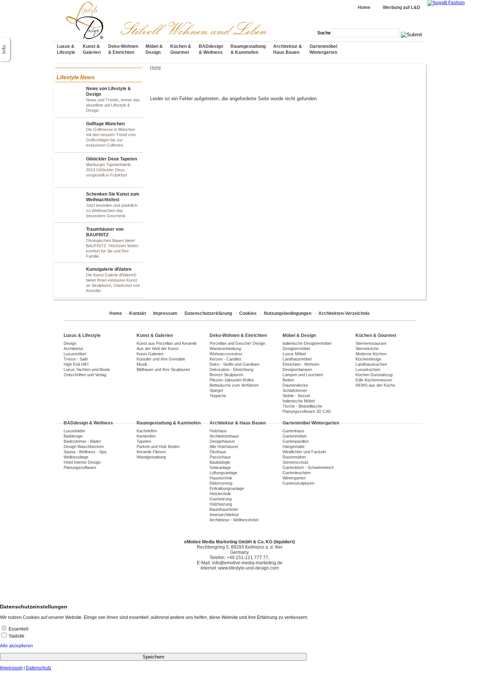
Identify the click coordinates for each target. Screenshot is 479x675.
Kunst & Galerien (92, 49)
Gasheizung (221, 499)
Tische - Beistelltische (302, 406)
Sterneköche (367, 348)
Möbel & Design (154, 49)
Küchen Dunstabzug (374, 374)
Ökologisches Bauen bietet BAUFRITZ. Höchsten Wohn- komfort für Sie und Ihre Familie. (112, 242)
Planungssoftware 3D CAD (307, 411)
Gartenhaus (293, 431)
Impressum (165, 313)
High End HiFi (76, 364)
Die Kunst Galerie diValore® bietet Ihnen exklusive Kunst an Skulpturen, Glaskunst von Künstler (113, 280)
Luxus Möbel (294, 354)
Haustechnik (221, 478)
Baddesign (73, 436)
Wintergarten (294, 478)
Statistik (15, 636)
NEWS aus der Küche (375, 385)
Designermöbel (296, 348)
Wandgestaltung (151, 457)
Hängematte (294, 446)
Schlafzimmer (295, 390)
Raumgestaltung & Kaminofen (248, 49)
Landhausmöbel (297, 359)
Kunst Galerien (150, 354)
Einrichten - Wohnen (301, 364)
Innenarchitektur (224, 514)
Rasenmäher (294, 457)
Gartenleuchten (297, 472)
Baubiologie (220, 462)
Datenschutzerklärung (208, 313)
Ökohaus (218, 452)
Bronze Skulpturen (226, 374)
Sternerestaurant (371, 343)
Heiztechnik (220, 493)
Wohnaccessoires (226, 354)
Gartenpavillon (296, 441)
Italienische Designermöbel (307, 343)
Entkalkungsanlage (227, 488)
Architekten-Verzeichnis (344, 313)
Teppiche (218, 395)
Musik (142, 364)
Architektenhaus (224, 436)
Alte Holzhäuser (224, 446)
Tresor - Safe (76, 359)
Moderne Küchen (371, 354)
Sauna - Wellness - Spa (85, 452)
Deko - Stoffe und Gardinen (234, 364)
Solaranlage (220, 467)
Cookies (248, 313)
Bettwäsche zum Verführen (234, 385)
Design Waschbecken (84, 446)
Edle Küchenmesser (374, 380)
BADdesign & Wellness (211, 49)
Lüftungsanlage (223, 472)
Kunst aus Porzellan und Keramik (167, 343)
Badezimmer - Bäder (82, 441)
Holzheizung (221, 504)
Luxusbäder (74, 431)
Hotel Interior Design (82, 462)
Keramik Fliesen (151, 452)
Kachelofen (147, 431)
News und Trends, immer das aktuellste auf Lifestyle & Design (113, 99)
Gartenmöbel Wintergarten (323, 49)
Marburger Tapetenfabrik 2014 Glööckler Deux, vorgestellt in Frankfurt (111, 166)
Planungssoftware (80, 467)
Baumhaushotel (224, 509)
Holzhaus (218, 431)
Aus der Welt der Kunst (158, 348)
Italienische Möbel (299, 401)
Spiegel (216, 390)
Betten (288, 380)
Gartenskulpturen (298, 483)
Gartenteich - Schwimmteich (308, 467)
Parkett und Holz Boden (158, 446)
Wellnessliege (76, 457)
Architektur (73, 348)
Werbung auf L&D (401, 7)
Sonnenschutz (296, 462)
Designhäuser (222, 441)
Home (364, 7)
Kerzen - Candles (225, 359)
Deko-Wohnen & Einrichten (123, 49)
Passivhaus (220, 457)
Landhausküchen (371, 364)
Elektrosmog (221, 483)
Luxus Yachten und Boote (87, 369)
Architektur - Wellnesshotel (234, 520)
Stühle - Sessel (296, 395)
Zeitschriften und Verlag (85, 374)
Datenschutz (38, 668)
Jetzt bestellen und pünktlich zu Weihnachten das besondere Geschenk (112, 204)
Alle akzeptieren (16, 645)
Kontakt (137, 313)
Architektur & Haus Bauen (287, 49)
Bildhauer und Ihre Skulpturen (163, 369)
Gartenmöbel (294, 436)
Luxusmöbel (75, 354)
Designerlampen (297, 369)
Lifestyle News (76, 77)
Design (70, 343)
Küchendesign (368, 359)
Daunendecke (295, 385)
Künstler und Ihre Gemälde (161, 359)
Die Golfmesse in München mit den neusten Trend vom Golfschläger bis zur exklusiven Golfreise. (111, 134)
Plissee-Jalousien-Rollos (232, 380)
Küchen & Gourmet (180, 49)
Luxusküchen (368, 369)
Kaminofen (146, 436)
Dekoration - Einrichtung (231, 369)
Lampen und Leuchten (303, 374)
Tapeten (144, 441)
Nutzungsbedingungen (287, 313)
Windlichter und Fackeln (304, 452)
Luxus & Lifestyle (66, 49)
